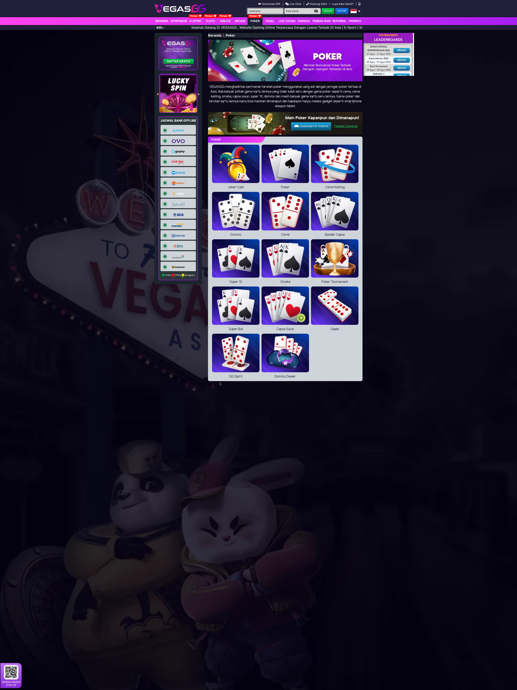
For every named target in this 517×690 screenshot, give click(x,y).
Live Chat (295, 3)
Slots (210, 21)
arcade (240, 21)
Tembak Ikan (321, 21)
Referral (339, 21)
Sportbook (178, 21)
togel (269, 21)
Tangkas (303, 21)
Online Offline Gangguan (179, 275)
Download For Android (313, 126)
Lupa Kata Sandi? (343, 3)
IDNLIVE (225, 21)
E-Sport (196, 21)
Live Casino (286, 21)
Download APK (271, 3)
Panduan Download (345, 126)
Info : (160, 27)
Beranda (162, 21)
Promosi (355, 21)
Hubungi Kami (318, 3)
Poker (255, 21)
